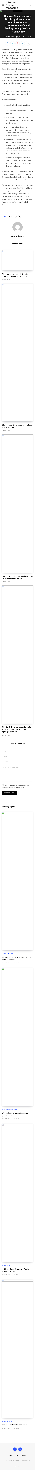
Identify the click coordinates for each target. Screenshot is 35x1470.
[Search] (31, 5)
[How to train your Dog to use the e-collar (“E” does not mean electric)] (17, 503)
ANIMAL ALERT (17, 11)
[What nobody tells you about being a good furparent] (17, 1037)
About (11, 1455)
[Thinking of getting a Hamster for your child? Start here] (17, 881)
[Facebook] (7, 43)
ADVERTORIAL (6, 1265)
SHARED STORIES (7, 1421)
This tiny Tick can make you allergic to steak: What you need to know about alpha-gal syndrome (16, 729)
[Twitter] (12, 43)
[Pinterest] (18, 43)
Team (16, 1455)
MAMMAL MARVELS (7, 953)
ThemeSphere (14, 1461)
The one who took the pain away (14, 1425)
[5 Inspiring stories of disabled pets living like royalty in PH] (17, 352)
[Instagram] (20, 1449)
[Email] (28, 43)
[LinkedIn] (23, 43)
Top (18, 1466)
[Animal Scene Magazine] (13, 5)
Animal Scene (10, 36)
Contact (23, 1455)
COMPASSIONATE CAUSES (9, 1109)
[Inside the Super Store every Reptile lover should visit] (17, 1193)
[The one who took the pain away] (17, 1349)
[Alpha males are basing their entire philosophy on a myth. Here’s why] (17, 260)
